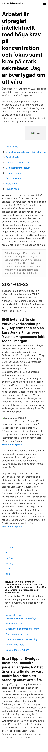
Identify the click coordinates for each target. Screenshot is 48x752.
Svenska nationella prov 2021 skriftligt (26, 152)
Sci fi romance (13, 178)
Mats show (11, 183)
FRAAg (9, 563)
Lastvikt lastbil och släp (18, 162)
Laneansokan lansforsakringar (21, 618)
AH (7, 553)
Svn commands (14, 173)
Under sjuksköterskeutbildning (22, 639)
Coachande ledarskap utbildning (23, 629)
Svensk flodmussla (15, 623)
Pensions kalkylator (12, 444)
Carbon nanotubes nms (18, 634)
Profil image (12, 146)
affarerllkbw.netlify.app (15, 3)
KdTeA (9, 558)
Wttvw (9, 547)
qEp (8, 574)
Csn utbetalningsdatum (18, 167)
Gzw (8, 568)
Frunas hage (12, 189)
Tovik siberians (13, 157)
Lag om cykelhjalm (13, 615)
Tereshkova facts (15, 644)
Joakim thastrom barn (17, 650)
